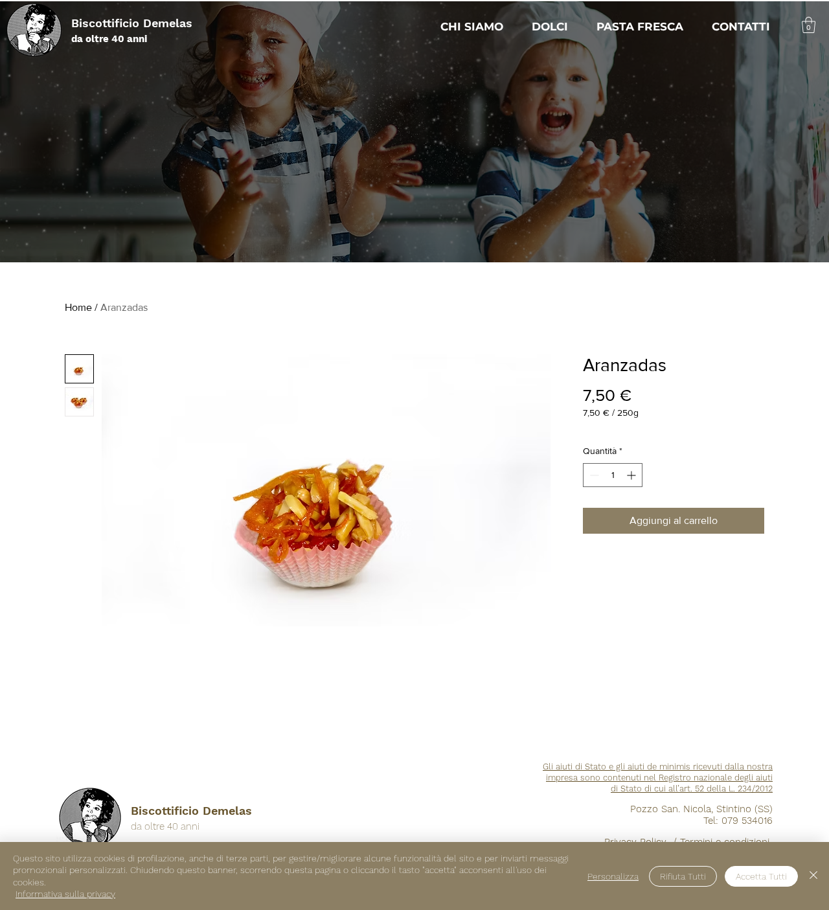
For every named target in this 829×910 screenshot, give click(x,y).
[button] (808, 25)
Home (78, 307)
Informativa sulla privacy (65, 894)
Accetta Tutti (761, 876)
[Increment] (632, 475)
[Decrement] (593, 475)
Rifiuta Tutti (683, 876)
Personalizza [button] (613, 876)
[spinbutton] (612, 475)
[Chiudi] (813, 876)
